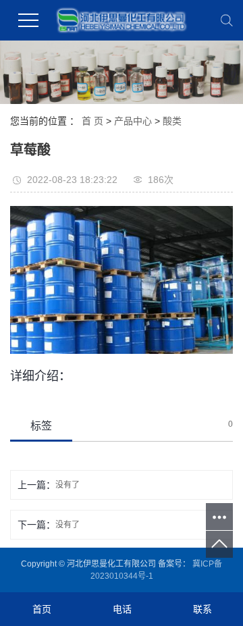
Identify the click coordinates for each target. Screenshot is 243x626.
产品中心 (133, 120)
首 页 (92, 120)
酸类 (172, 120)
